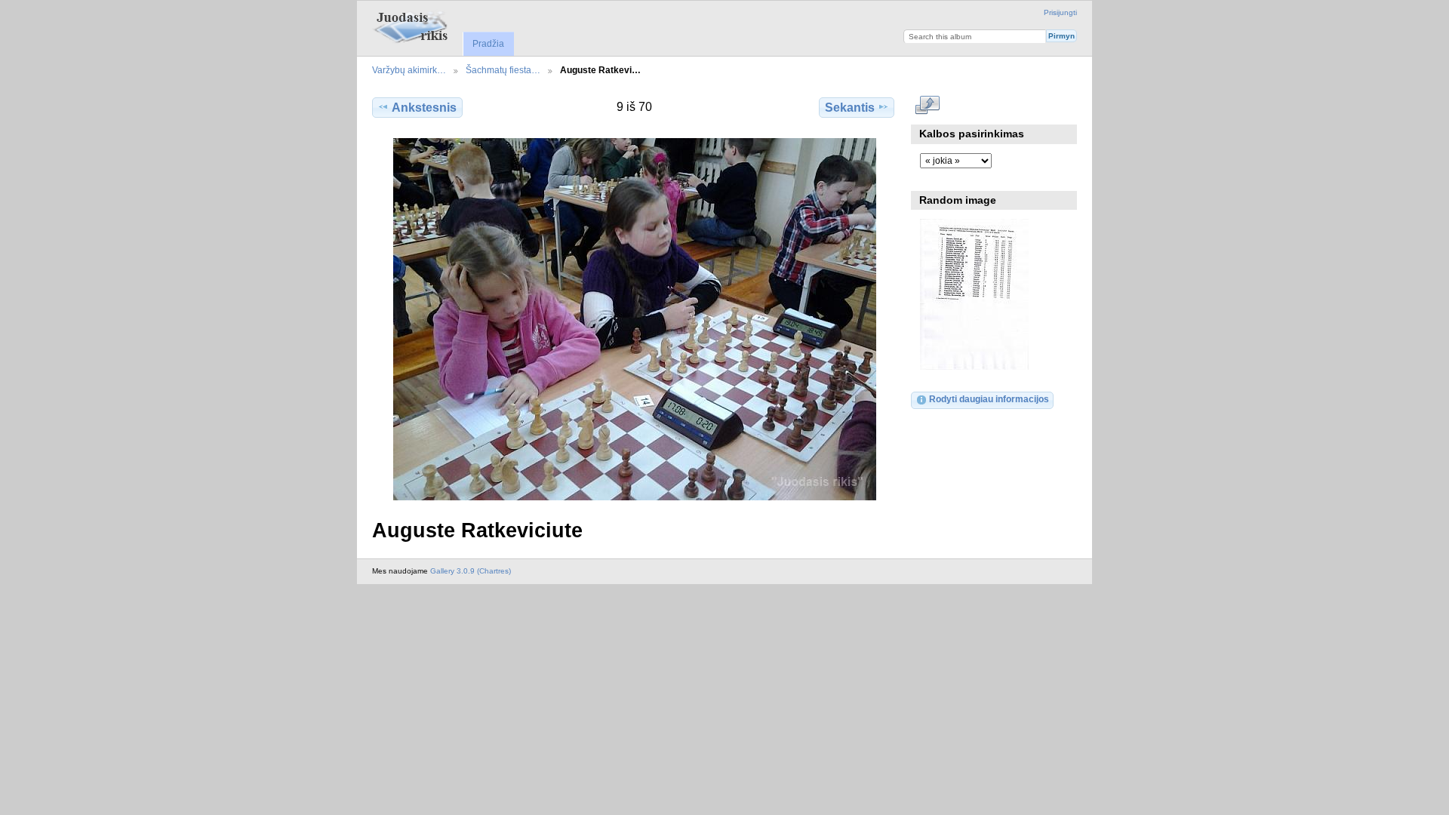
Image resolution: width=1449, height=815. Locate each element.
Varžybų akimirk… (409, 70)
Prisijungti (1060, 12)
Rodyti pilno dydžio (928, 105)
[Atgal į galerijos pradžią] (412, 26)
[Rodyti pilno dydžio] (634, 319)
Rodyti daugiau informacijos (989, 399)
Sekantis (850, 107)
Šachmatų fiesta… (503, 70)
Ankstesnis (424, 107)
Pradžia (488, 43)
